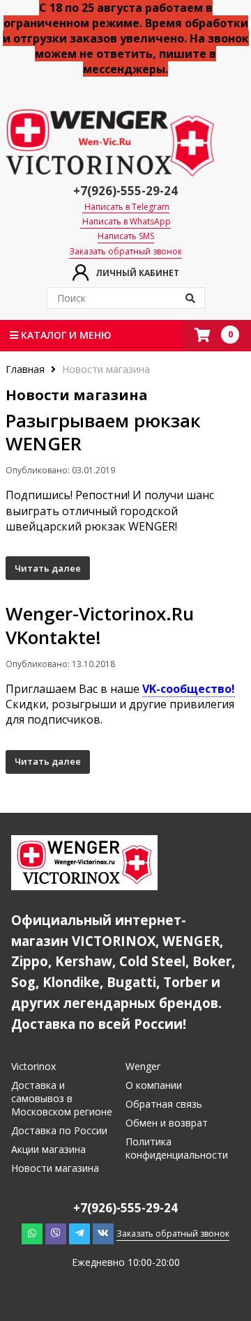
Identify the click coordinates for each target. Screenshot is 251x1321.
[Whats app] (32, 1233)
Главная (26, 369)
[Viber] (55, 1233)
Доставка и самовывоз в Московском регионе (61, 1098)
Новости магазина (55, 1168)
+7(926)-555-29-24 (125, 191)
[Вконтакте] (103, 1233)
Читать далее (48, 568)
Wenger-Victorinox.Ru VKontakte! (100, 625)
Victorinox (33, 1066)
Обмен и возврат (167, 1122)
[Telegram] (79, 1233)
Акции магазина (48, 1149)
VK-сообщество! (188, 688)
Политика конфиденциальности (177, 1148)
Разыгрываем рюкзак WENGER (103, 432)
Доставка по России (59, 1130)
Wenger (143, 1066)
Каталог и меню (65, 335)
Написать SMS (126, 236)
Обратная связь (164, 1103)
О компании (154, 1085)
